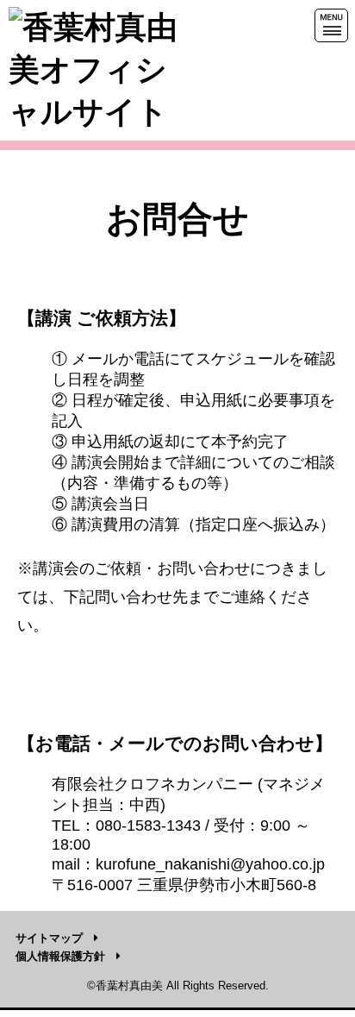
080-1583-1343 (148, 825)
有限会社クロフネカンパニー (152, 784)
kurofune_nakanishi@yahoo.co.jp (210, 864)
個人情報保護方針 (60, 956)
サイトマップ (49, 938)
